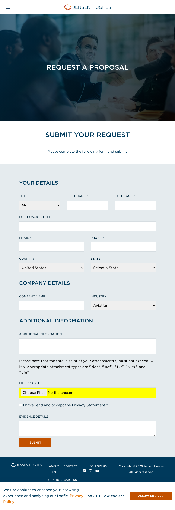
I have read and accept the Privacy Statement (64, 405)
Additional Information (40, 334)
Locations (55, 479)
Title (23, 196)
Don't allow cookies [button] (106, 496)
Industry (98, 296)
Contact (70, 466)
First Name (76, 196)
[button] (151, 496)
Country (27, 258)
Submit (35, 442)
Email (24, 237)
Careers (70, 479)
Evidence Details (33, 416)
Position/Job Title (35, 217)
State (95, 258)
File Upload (29, 383)
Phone (96, 237)
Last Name (124, 196)
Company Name (32, 296)
